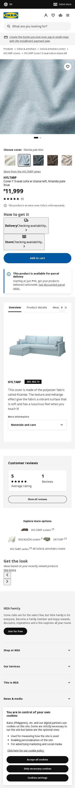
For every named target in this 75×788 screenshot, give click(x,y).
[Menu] (67, 15)
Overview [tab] (15, 307)
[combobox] (36, 26)
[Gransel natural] (66, 160)
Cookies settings (37, 777)
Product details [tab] (37, 307)
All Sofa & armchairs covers (49, 548)
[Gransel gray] (38, 160)
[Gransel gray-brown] (52, 160)
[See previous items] (7, 575)
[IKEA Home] (11, 15)
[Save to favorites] (67, 66)
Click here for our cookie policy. (25, 750)
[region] (37, 96)
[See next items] (62, 307)
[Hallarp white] (10, 160)
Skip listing (10, 570)
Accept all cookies (37, 759)
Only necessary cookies (37, 768)
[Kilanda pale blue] (24, 160)
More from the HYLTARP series (22, 171)
